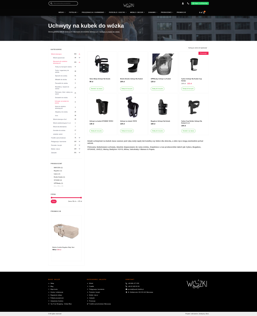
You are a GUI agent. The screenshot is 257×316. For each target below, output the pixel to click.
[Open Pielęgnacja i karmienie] (105, 12)
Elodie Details (58, 177)
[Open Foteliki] (77, 12)
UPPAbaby (57, 183)
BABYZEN (57, 167)
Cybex (56, 174)
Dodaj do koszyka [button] (127, 88)
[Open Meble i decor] (144, 12)
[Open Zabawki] (156, 12)
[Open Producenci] (172, 12)
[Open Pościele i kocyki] (126, 12)
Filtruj (53, 201)
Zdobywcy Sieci (204, 313)
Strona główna (53, 32)
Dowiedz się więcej (96, 88)
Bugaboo (57, 170)
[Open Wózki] (65, 12)
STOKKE (57, 180)
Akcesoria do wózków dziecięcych (85, 32)
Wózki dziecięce (66, 32)
